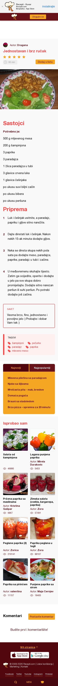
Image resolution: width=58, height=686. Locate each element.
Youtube (27, 674)
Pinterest (49, 674)
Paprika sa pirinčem (15, 577)
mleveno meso (20, 350)
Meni (29, 682)
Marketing (14, 666)
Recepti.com (5, 665)
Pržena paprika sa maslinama (15, 493)
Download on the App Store (20, 655)
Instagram (38, 674)
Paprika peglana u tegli (42, 536)
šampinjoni (18, 343)
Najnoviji (16, 367)
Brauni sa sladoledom (21, 401)
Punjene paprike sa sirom (42, 577)
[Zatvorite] (2, 6)
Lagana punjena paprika (42, 449)
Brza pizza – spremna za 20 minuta (29, 407)
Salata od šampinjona (15, 449)
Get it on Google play (39, 655)
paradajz (17, 346)
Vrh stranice (27, 647)
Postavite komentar (41, 616)
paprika (34, 346)
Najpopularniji (42, 367)
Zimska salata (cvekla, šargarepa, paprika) (42, 493)
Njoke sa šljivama (18, 383)
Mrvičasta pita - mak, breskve (26, 389)
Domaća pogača (18, 395)
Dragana (22, 45)
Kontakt (24, 666)
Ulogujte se (38, 17)
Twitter (19, 674)
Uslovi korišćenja (44, 664)
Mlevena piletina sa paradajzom (27, 377)
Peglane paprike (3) (15, 536)
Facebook (9, 674)
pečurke (36, 343)
